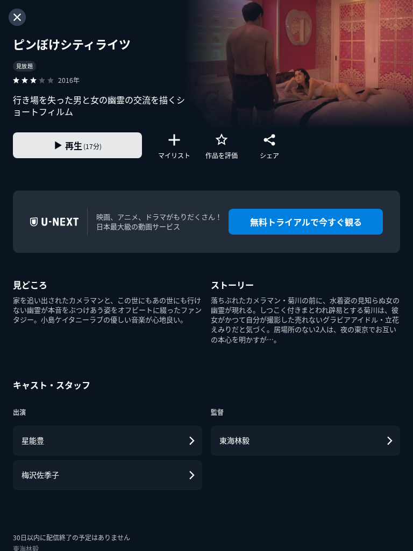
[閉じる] (17, 17)
